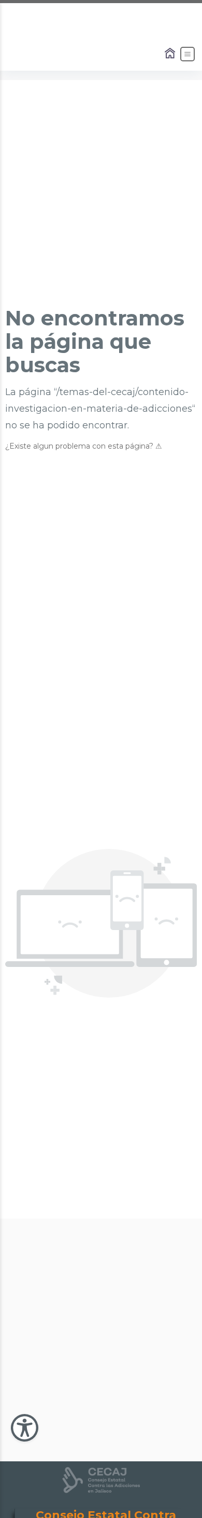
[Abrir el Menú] (187, 54)
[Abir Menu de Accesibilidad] (24, 1428)
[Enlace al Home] (171, 54)
